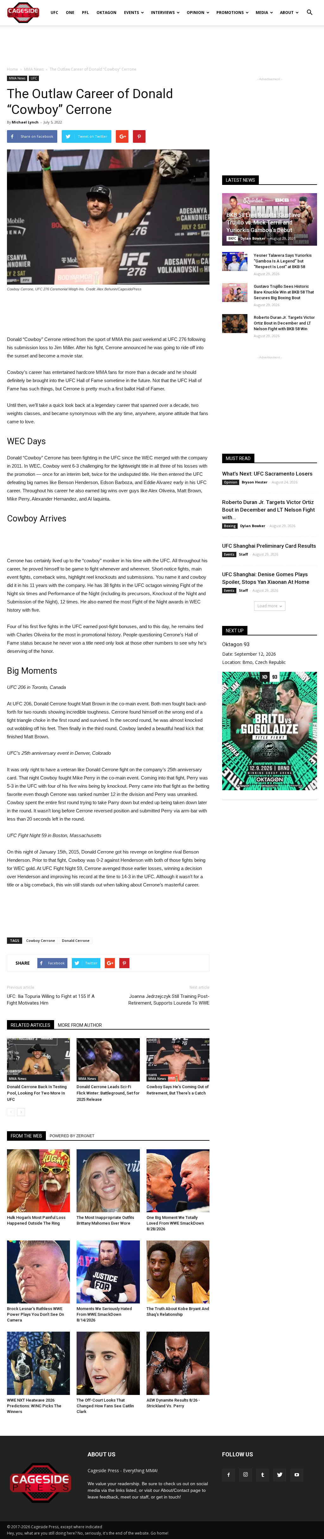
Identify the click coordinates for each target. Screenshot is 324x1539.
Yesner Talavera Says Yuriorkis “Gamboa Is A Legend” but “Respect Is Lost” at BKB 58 (283, 261)
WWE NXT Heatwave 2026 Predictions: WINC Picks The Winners (34, 1406)
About (287, 12)
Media (262, 12)
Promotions (230, 12)
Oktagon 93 (235, 644)
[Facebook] (228, 1475)
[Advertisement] (162, 42)
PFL (85, 12)
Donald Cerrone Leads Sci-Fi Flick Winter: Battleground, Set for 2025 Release (108, 1093)
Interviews (163, 12)
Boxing (230, 526)
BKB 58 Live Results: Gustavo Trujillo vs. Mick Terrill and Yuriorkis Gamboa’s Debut (264, 222)
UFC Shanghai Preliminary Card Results (269, 546)
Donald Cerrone (76, 940)
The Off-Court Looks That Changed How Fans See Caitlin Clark (105, 1406)
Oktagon (106, 12)
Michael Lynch (25, 122)
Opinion (195, 12)
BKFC (232, 238)
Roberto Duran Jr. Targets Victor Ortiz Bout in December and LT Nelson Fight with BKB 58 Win (284, 323)
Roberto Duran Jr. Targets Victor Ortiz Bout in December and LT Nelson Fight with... (268, 509)
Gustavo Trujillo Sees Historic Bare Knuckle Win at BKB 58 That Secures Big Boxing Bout (284, 292)
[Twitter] (279, 1475)
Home (12, 69)
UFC (54, 12)
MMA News (17, 78)
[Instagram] (245, 1475)
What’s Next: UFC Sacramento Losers (267, 473)
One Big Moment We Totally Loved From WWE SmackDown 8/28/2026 (175, 1223)
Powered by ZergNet (72, 1136)
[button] (309, 8)
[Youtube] (296, 1475)
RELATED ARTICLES (30, 1025)
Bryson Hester (254, 482)
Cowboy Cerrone (40, 940)
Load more (267, 606)
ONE (70, 12)
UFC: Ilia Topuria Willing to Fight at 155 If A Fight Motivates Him (51, 999)
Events (131, 12)
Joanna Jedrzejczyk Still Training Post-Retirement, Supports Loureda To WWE (168, 999)
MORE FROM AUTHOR (80, 1025)
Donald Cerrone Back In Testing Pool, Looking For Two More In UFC (37, 1093)
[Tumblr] (262, 1475)
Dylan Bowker (252, 238)
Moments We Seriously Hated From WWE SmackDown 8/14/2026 (104, 1314)
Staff (243, 554)
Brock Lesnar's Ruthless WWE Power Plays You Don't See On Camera (35, 1314)
